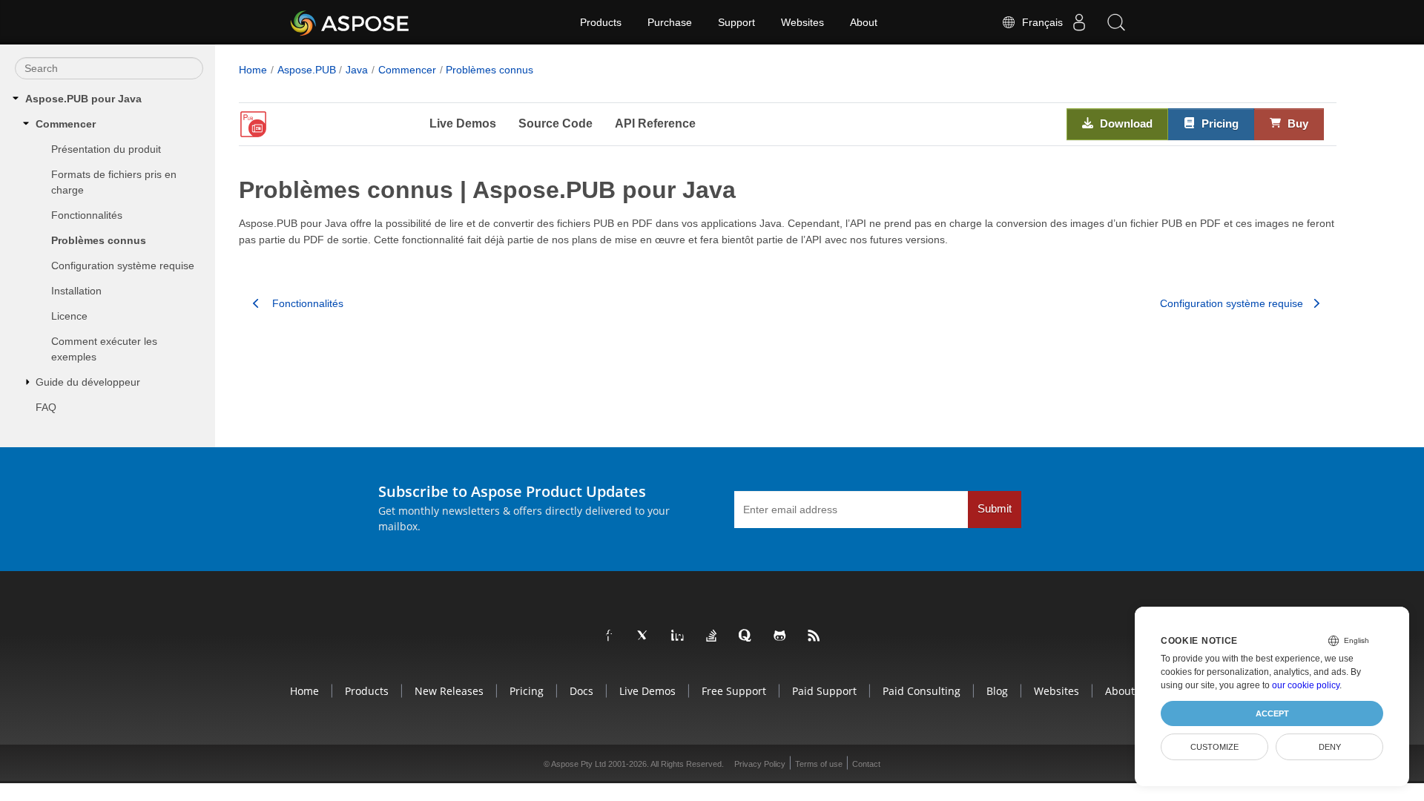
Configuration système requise (122, 265)
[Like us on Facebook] (609, 636)
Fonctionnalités (86, 215)
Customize (1214, 746)
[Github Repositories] (780, 636)
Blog (997, 691)
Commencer (66, 124)
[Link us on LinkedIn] (678, 636)
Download (1125, 123)
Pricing (1219, 123)
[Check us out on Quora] (746, 636)
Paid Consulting (921, 691)
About (863, 22)
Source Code (555, 123)
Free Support (734, 691)
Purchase (669, 22)
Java (357, 70)
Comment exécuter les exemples (104, 349)
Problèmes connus (98, 240)
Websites (802, 22)
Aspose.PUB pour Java (83, 99)
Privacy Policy (759, 763)
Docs (581, 691)
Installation (76, 291)
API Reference (655, 123)
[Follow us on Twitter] (643, 636)
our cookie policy (1305, 685)
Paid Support (824, 691)
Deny (1330, 746)
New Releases (449, 691)
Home (253, 70)
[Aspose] (350, 22)
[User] (1079, 22)
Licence (69, 316)
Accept (1272, 713)
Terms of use (819, 763)
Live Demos (462, 123)
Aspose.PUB (306, 70)
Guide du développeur (88, 382)
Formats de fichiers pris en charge (114, 182)
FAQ (46, 407)
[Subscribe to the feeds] (814, 636)
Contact (866, 763)
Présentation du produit (106, 149)
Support (736, 22)
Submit (995, 509)
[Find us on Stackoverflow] (712, 636)
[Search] (1116, 22)
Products (601, 22)
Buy (1296, 123)
